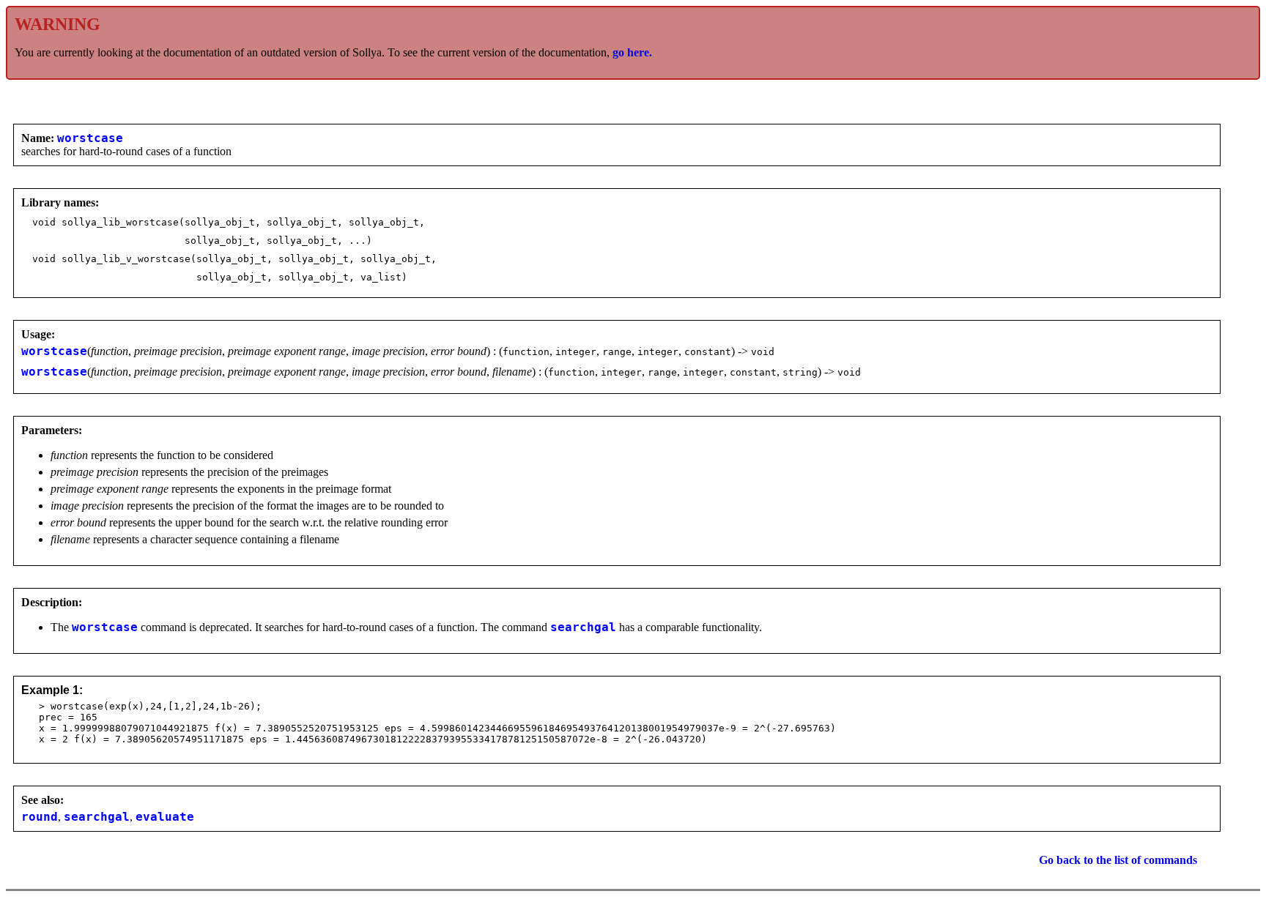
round (39, 817)
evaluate (165, 817)
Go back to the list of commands (1118, 860)
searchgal (583, 627)
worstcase (90, 138)
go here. (632, 52)
